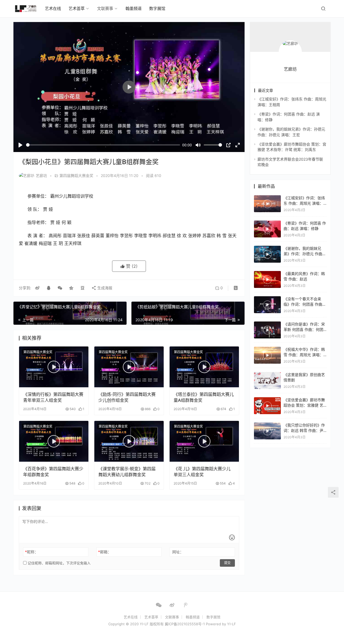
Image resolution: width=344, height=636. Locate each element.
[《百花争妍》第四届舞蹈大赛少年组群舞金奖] (53, 441)
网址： (178, 552)
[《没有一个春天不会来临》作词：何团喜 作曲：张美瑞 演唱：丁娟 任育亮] (267, 304)
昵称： (31, 552)
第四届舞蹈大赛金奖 (76, 175)
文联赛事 (105, 8)
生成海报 (104, 288)
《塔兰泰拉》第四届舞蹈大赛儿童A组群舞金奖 (204, 397)
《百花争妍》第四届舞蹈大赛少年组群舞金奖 (53, 471)
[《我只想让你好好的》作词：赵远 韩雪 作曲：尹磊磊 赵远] (267, 430)
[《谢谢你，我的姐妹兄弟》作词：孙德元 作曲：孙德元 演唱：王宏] (267, 254)
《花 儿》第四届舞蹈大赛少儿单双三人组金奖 (202, 471)
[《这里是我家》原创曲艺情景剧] (267, 380)
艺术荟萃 (77, 8)
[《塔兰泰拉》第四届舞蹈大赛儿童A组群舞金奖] (204, 366)
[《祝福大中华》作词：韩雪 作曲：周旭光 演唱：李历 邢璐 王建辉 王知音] (267, 355)
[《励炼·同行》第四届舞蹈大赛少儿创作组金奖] (129, 366)
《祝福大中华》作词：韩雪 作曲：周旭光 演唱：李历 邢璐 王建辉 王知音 (304, 354)
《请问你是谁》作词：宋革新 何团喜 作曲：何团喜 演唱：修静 (304, 329)
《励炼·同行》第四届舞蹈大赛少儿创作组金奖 (127, 397)
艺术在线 (53, 8)
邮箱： (104, 552)
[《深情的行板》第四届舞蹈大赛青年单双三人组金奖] (53, 366)
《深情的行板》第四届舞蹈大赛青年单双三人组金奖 (53, 397)
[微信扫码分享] (60, 288)
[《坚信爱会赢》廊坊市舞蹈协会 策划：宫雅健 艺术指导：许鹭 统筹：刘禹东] (267, 405)
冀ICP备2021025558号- (184, 624)
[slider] (103, 144)
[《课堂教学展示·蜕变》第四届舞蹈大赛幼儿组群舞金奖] (129, 441)
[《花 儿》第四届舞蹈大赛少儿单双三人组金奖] (204, 441)
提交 (227, 563)
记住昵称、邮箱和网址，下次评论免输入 (59, 563)
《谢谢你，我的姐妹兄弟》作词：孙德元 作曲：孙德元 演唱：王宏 (305, 253)
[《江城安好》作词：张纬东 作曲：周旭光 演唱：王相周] (267, 203)
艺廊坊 (41, 175)
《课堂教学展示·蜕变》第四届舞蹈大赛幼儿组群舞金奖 (127, 471)
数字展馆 (157, 8)
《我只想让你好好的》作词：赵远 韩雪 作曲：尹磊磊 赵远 (304, 430)
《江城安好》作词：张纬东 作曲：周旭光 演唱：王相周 (304, 203)
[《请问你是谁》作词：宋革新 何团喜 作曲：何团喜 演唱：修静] (267, 329)
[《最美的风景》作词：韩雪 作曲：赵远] (267, 279)
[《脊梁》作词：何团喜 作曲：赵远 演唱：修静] (267, 229)
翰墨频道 (134, 8)
